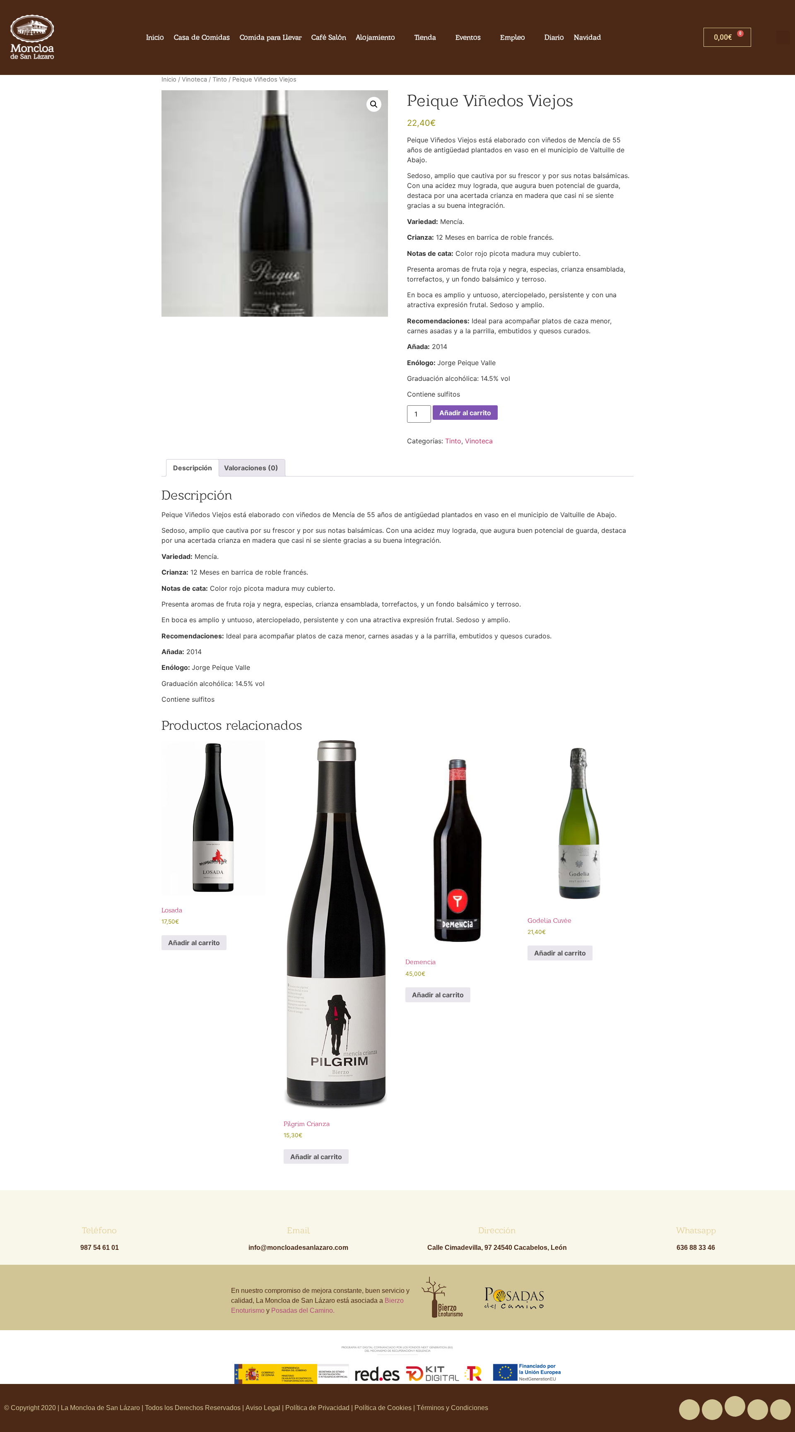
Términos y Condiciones (451, 1407)
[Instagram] (780, 1409)
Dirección (497, 1230)
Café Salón (328, 37)
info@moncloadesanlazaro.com (298, 1247)
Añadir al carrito (465, 413)
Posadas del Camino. (303, 1310)
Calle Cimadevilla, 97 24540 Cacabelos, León (497, 1247)
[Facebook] (689, 1409)
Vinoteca (194, 79)
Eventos (468, 37)
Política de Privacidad (317, 1407)
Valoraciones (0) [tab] (251, 468)
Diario (554, 37)
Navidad (587, 37)
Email (298, 1230)
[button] (783, 37)
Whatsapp (696, 1230)
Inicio (155, 37)
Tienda (425, 37)
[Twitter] (712, 1409)
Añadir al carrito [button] (194, 943)
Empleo (512, 37)
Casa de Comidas (202, 37)
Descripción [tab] (192, 468)
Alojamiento (375, 37)
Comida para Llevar (270, 37)
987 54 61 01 (99, 1247)
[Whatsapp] (735, 1406)
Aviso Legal (264, 1407)
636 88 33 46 (696, 1247)
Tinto (219, 79)
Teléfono (99, 1230)
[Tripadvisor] (757, 1409)
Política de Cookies (383, 1407)
